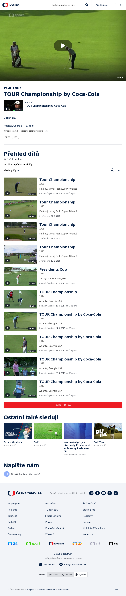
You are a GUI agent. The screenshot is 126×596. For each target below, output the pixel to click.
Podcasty (88, 515)
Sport (7, 137)
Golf (15, 137)
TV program (14, 503)
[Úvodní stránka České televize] (25, 493)
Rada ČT (12, 522)
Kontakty (88, 534)
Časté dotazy (14, 534)
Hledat (87, 5)
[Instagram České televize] (91, 493)
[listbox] (67, 574)
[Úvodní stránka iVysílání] (14, 5)
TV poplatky (51, 509)
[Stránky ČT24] (13, 544)
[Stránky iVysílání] (56, 544)
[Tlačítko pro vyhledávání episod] (112, 170)
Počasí (48, 522)
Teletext (12, 515)
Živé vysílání (89, 503)
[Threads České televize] (115, 493)
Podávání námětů (54, 528)
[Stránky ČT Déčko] (77, 544)
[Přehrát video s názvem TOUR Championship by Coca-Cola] (63, 45)
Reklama (12, 509)
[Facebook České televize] (97, 493)
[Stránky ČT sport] (33, 544)
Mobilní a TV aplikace (94, 528)
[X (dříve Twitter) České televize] (109, 493)
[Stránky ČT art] (95, 544)
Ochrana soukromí (46, 589)
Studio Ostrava (53, 515)
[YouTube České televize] (103, 493)
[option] (53, 574)
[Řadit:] (119, 169)
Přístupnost (63, 589)
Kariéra (87, 522)
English (30, 589)
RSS (116, 589)
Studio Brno (89, 509)
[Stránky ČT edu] (113, 544)
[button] (63, 45)
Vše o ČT (49, 534)
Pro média (50, 503)
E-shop (11, 528)
